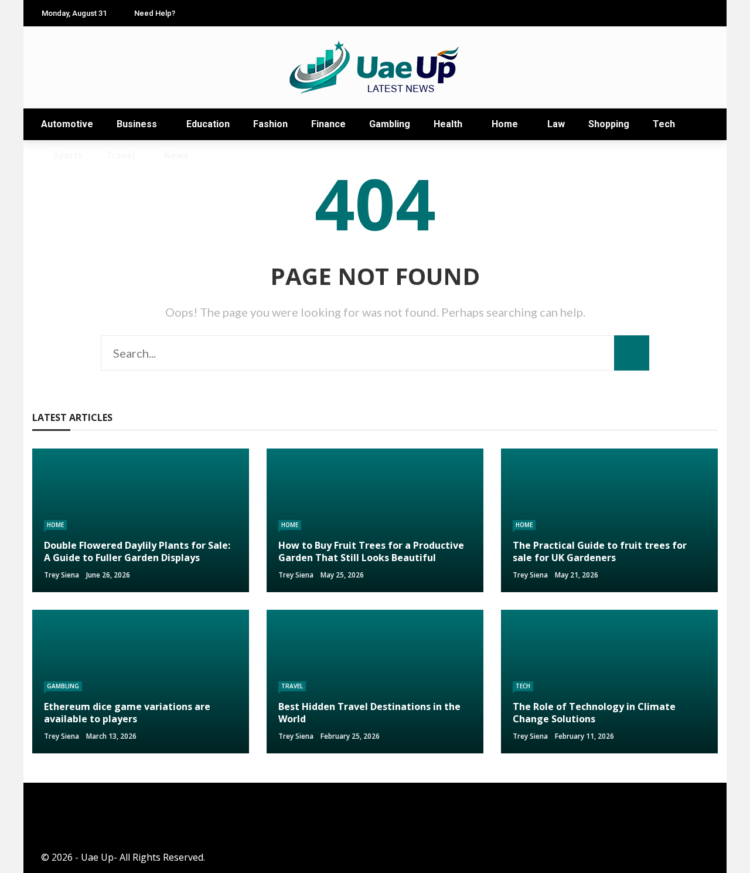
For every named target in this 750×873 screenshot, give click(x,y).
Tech (664, 124)
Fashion (270, 124)
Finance (328, 124)
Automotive (67, 124)
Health (448, 124)
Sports (68, 155)
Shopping (608, 124)
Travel (120, 155)
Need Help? (154, 13)
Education (208, 124)
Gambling (389, 124)
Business (137, 124)
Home (505, 124)
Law (556, 124)
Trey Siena (61, 575)
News (176, 155)
